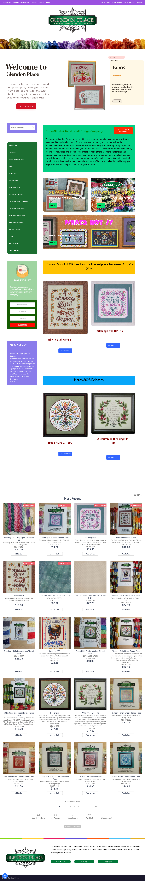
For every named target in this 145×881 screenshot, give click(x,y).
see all (53, 205)
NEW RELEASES (14, 180)
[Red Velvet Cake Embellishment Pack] (19, 758)
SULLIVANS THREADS (16, 194)
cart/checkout (129, 2)
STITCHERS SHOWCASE (17, 215)
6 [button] (78, 806)
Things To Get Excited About (67, 198)
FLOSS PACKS (13, 173)
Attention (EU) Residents (123, 130)
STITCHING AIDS (14, 187)
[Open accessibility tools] (5, 876)
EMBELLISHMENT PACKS (17, 159)
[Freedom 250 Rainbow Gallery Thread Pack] (19, 633)
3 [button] (66, 806)
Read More (14, 379)
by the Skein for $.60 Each (113, 198)
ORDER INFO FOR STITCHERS (18, 201)
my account (105, 2)
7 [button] (81, 806)
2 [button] (63, 806)
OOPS (11, 237)
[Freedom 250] (55, 633)
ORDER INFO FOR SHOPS (17, 208)
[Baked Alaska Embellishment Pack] (126, 758)
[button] (98, 806)
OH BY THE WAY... (14, 251)
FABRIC (11, 166)
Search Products (38, 818)
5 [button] (74, 806)
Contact (140, 2)
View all (12, 382)
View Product (65, 350)
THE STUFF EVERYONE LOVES (65, 235)
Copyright (108, 861)
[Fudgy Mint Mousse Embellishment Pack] (55, 758)
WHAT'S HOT (13, 145)
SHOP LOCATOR (14, 230)
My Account (55, 818)
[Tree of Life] (55, 694)
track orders (117, 2)
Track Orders (73, 818)
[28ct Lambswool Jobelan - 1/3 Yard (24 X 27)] (90, 577)
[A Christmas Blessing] (90, 694)
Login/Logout (44, 2)
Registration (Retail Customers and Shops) (20, 2)
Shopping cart (106, 818)
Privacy (84, 861)
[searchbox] (22, 127)
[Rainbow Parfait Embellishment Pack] (126, 694)
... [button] (85, 806)
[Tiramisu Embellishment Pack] (90, 758)
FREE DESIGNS (14, 244)
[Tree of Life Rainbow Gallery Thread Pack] (90, 633)
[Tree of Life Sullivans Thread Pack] (126, 633)
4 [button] (70, 806)
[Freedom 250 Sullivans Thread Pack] (126, 577)
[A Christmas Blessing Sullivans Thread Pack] (19, 694)
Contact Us (60, 861)
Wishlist (89, 818)
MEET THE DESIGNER (16, 222)
